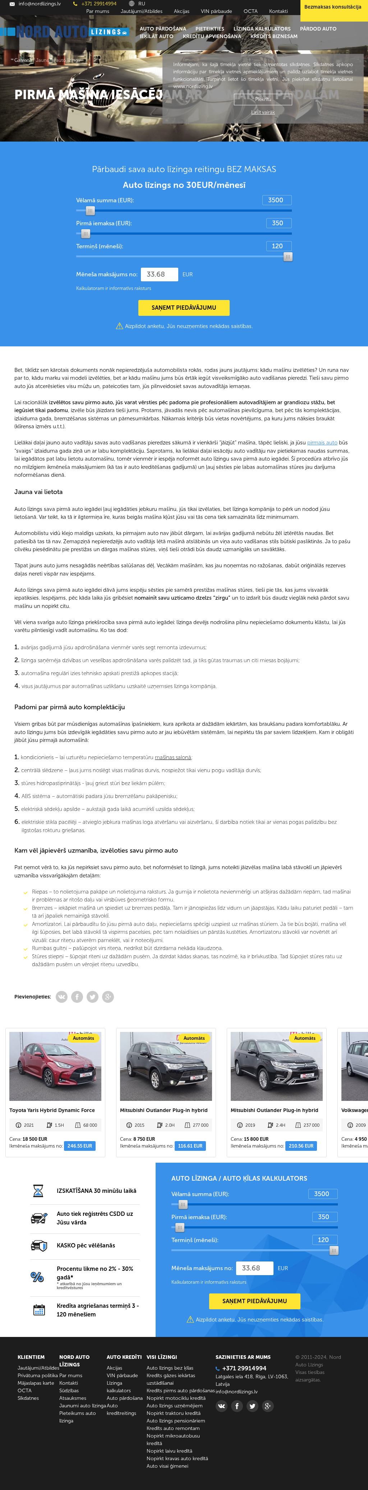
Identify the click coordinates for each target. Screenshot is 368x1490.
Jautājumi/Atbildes (141, 11)
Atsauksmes (72, 1398)
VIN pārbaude (216, 11)
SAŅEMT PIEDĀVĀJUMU (184, 307)
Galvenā (23, 60)
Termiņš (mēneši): (99, 246)
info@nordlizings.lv (39, 4)
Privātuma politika (38, 1376)
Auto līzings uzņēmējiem (175, 1406)
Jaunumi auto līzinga (82, 1406)
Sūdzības (69, 1391)
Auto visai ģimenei (167, 1466)
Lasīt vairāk (263, 112)
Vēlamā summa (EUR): (105, 200)
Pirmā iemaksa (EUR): (104, 223)
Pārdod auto (318, 29)
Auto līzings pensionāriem (176, 1421)
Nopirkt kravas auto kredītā (177, 1459)
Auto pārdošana (163, 29)
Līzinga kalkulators (262, 29)
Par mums (97, 11)
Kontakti (278, 11)
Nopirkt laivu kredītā (169, 1451)
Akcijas (181, 11)
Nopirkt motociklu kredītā (176, 1398)
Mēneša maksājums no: (107, 274)
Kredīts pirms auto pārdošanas (181, 1391)
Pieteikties (210, 29)
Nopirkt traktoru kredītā (174, 1413)
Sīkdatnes (28, 1398)
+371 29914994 (98, 4)
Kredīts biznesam (274, 36)
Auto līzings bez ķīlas (170, 1368)
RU (141, 4)
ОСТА (251, 11)
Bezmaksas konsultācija (333, 7)
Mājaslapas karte (36, 1383)
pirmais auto (322, 442)
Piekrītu (263, 99)
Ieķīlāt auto (157, 36)
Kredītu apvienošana (212, 36)
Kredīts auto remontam (173, 1428)
